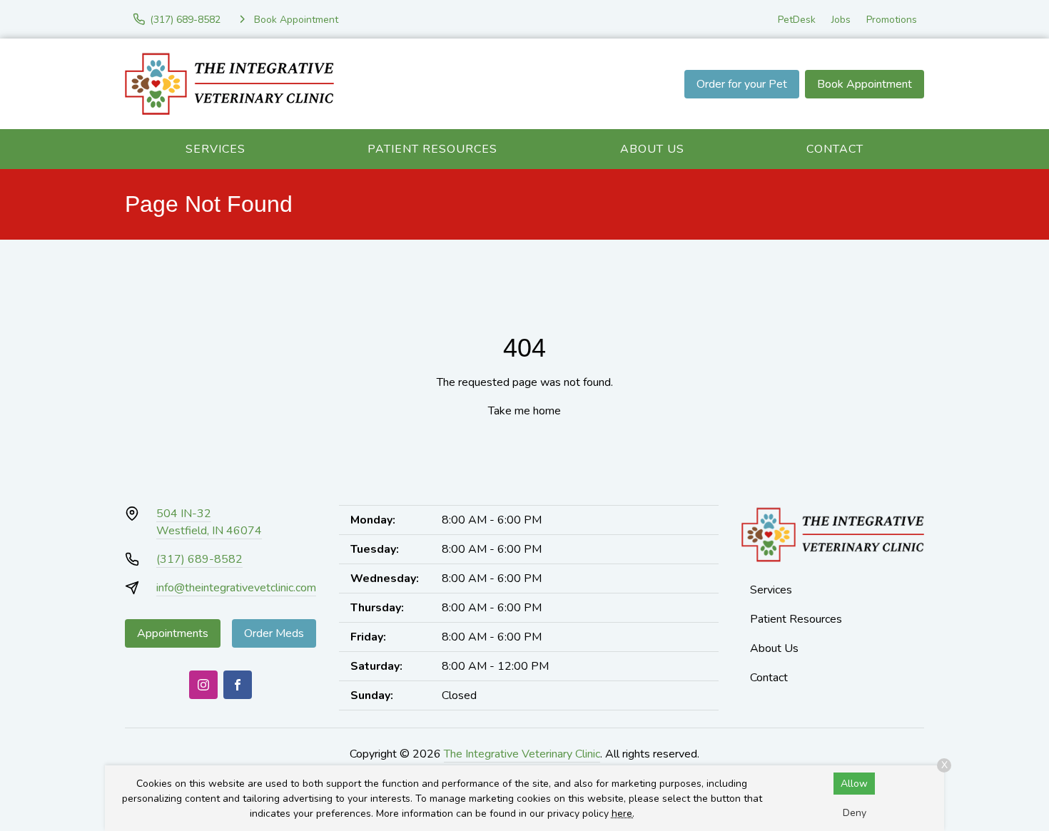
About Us (652, 149)
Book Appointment (864, 84)
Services (215, 149)
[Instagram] (203, 685)
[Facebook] (237, 685)
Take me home (524, 411)
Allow (854, 783)
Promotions (891, 19)
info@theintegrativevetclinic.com (236, 588)
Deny (854, 813)
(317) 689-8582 (199, 559)
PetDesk (797, 19)
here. (623, 813)
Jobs (841, 19)
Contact (834, 149)
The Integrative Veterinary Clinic (522, 754)
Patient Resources (432, 149)
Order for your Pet (741, 84)
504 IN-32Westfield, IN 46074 (209, 522)
